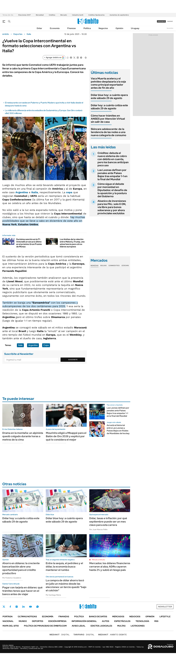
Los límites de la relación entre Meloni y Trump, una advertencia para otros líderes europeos (72, 243)
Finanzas (71, 28)
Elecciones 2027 (24, 15)
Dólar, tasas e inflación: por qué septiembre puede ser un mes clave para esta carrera (108, 522)
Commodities (114, 265)
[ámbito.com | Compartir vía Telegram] (81, 57)
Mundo (23, 621)
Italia (29, 34)
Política (87, 28)
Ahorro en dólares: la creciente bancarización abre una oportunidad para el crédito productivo (21, 568)
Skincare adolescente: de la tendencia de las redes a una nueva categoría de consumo (108, 132)
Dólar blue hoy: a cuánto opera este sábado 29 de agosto (109, 96)
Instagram (16, 606)
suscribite (161, 21)
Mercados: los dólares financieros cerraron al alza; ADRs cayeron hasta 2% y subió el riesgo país (109, 567)
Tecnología (142, 621)
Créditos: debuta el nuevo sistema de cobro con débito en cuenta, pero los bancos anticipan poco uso (113, 159)
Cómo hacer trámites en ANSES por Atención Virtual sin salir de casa (108, 118)
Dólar (39, 28)
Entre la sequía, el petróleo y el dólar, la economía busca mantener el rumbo (64, 567)
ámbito (5, 34)
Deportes (17, 34)
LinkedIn (23, 606)
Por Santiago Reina (53, 595)
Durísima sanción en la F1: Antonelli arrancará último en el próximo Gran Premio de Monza (29, 243)
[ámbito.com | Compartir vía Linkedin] (78, 57)
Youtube (30, 607)
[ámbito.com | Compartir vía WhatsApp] (68, 57)
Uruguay (135, 28)
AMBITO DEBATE (112, 634)
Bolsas (103, 265)
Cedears (125, 265)
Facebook (10, 606)
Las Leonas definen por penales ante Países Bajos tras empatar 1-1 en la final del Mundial (112, 174)
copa (69, 192)
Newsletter (170, 28)
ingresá (170, 21)
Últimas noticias (27, 616)
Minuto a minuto (98, 559)
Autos (105, 621)
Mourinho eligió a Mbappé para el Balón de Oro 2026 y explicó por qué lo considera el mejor (66, 436)
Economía (55, 28)
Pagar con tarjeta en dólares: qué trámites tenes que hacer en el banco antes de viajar (22, 591)
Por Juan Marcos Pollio (98, 529)
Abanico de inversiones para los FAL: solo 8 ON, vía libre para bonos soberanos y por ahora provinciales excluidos (112, 207)
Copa (46, 345)
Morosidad (40, 15)
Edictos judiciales (101, 625)
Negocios (103, 28)
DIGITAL (59, 634)
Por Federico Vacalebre (11, 578)
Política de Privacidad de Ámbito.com (45, 625)
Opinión (119, 28)
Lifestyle (165, 616)
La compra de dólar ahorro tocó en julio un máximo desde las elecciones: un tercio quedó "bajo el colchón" (66, 585)
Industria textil (77, 15)
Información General (84, 621)
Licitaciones (138, 625)
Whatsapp (37, 606)
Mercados (118, 616)
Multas (121, 625)
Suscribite (73, 359)
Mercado (63, 15)
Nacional (8, 621)
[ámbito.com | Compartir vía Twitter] (74, 57)
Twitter (4, 607)
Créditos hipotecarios (96, 15)
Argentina (21, 192)
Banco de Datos (98, 616)
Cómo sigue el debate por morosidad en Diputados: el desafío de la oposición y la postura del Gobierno (112, 190)
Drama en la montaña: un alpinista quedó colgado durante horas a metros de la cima (22, 436)
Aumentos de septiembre (119, 15)
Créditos (52, 15)
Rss (156, 621)
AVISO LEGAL (78, 625)
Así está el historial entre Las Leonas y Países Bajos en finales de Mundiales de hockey (118, 429)
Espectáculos (122, 621)
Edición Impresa (57, 621)
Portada (8, 616)
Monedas (94, 265)
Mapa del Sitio (11, 625)
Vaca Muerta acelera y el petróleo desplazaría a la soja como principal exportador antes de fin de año (108, 83)
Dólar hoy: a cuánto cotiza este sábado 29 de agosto (109, 107)
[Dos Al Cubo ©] (160, 646)
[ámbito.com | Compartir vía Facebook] (71, 57)
